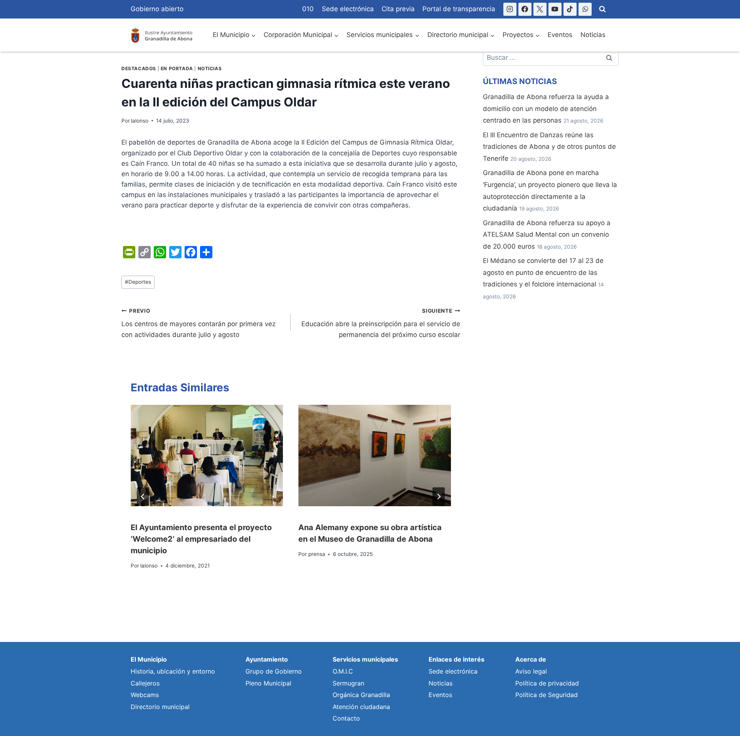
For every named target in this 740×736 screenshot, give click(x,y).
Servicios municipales (365, 659)
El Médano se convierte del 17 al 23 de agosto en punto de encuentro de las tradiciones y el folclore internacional (543, 272)
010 (308, 9)
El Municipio (149, 659)
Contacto (346, 718)
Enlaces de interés (456, 659)
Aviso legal (531, 671)
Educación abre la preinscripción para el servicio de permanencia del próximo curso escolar (380, 323)
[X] (540, 9)
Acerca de (530, 659)
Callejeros (145, 683)
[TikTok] (570, 9)
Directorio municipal (160, 707)
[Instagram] (509, 9)
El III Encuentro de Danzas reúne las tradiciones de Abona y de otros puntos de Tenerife (549, 146)
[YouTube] (555, 9)
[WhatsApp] (585, 9)
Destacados (138, 68)
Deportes (138, 282)
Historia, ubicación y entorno (173, 671)
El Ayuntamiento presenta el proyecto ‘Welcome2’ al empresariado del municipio (201, 539)
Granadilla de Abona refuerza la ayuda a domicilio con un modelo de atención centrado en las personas (546, 108)
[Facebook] (524, 9)
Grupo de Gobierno (274, 671)
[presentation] (207, 456)
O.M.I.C (343, 671)
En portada (177, 68)
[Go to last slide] (143, 496)
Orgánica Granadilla (361, 695)
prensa (316, 554)
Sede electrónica (348, 9)
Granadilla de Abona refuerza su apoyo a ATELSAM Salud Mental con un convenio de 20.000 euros (546, 234)
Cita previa (398, 9)
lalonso (139, 121)
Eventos (560, 35)
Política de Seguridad (546, 695)
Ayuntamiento (267, 659)
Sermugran (348, 683)
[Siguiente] (438, 496)
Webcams (145, 695)
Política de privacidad (547, 683)
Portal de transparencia (458, 9)
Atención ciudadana (361, 707)
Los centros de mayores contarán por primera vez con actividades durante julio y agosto (198, 323)
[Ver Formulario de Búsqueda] (602, 9)
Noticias (592, 35)
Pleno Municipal (268, 683)
